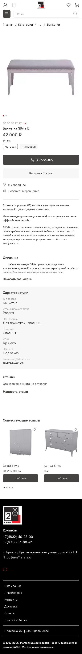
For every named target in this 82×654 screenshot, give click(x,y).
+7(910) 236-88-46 (17, 542)
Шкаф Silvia (11, 465)
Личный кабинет (15, 620)
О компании (12, 586)
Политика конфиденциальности (26, 631)
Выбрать (21, 478)
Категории (25, 24)
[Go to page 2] (6, 487)
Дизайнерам (13, 593)
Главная (8, 24)
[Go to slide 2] (6, 115)
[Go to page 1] (4, 487)
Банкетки (53, 24)
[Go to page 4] (12, 487)
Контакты (11, 599)
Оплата (9, 613)
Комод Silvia (52, 465)
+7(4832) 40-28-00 (18, 537)
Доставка (10, 606)
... (40, 24)
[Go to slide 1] (3, 115)
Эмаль (7, 140)
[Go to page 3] (9, 487)
